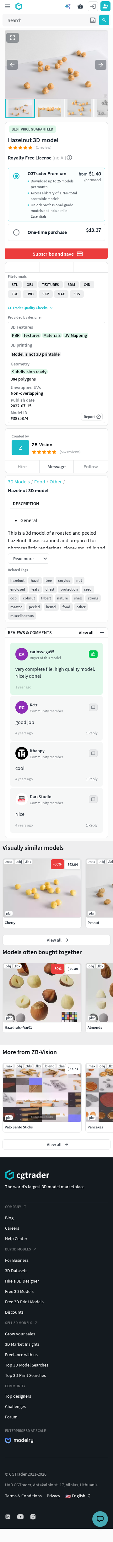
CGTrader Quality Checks (27, 307)
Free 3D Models (19, 1291)
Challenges (15, 1406)
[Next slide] (100, 65)
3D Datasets (16, 1270)
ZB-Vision (42, 444)
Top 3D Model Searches (26, 1365)
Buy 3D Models (18, 1249)
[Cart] (80, 6)
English (75, 1496)
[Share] (90, 267)
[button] (93, 20)
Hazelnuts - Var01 (18, 1027)
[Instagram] (33, 1516)
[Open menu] (8, 6)
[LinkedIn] (8, 1517)
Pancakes (95, 1127)
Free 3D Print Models (24, 1302)
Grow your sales (20, 1334)
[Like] (22, 267)
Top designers (18, 1396)
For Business (17, 1260)
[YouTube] (21, 1517)
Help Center (16, 1238)
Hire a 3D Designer (22, 1281)
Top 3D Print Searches (25, 1375)
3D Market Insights (22, 1344)
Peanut (93, 922)
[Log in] (93, 6)
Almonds (95, 1027)
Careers (12, 1228)
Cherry (10, 922)
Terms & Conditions (23, 1496)
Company (13, 1206)
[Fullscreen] (12, 38)
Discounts (14, 1312)
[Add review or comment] (102, 632)
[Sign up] (105, 6)
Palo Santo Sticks (19, 1127)
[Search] (104, 20)
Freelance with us (21, 1354)
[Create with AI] (68, 6)
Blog (9, 1218)
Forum (11, 1417)
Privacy (53, 1496)
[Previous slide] (12, 65)
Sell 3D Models (18, 1322)
